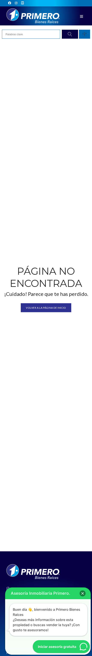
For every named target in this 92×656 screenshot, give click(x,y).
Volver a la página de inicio (46, 307)
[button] (83, 593)
